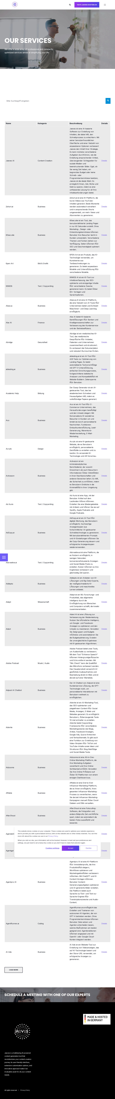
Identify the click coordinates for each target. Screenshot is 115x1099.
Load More (13, 970)
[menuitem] (97, 1020)
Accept (70, 848)
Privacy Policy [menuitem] (25, 1090)
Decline (88, 848)
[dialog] (57, 841)
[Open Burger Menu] (105, 5)
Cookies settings (52, 848)
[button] (4, 1094)
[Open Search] (70, 4)
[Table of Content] (4, 557)
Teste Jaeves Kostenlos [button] (87, 5)
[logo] (22, 1031)
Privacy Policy (53, 836)
